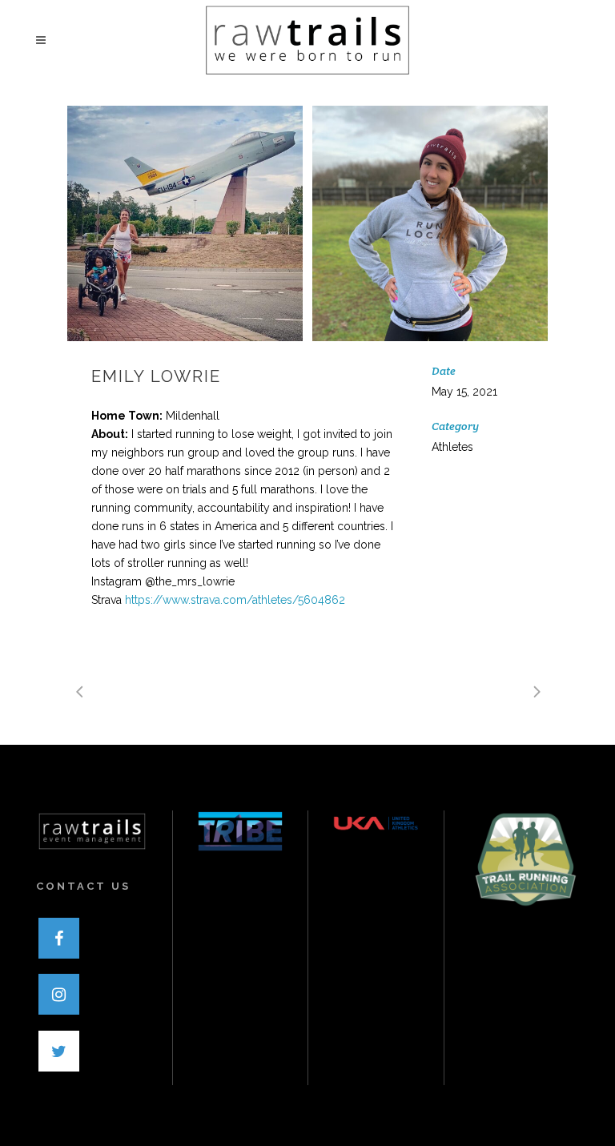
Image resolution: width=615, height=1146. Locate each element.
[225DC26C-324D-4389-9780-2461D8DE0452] (185, 223)
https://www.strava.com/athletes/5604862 (235, 599)
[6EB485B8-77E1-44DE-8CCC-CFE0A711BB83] (430, 223)
